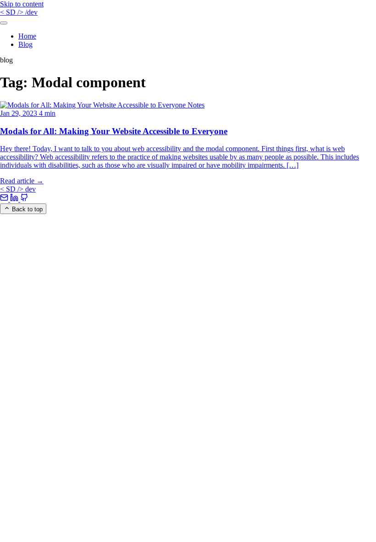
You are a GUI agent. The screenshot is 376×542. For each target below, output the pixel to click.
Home (27, 36)
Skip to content (22, 4)
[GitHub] (24, 199)
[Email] (5, 199)
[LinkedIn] (15, 199)
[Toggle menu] (3, 23)
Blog (25, 44)
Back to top (26, 209)
